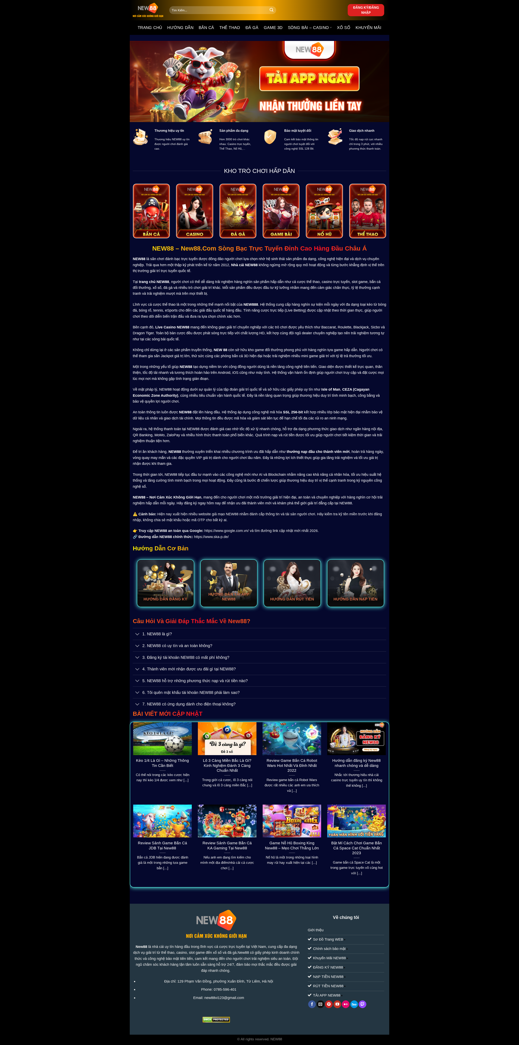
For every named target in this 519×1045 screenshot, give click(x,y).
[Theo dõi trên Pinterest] (329, 1004)
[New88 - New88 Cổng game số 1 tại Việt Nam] (148, 10)
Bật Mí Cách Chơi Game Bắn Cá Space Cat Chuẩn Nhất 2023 (356, 848)
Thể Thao (229, 27)
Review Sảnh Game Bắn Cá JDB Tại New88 (162, 845)
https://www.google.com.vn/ (226, 530)
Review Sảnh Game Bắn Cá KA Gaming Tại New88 (227, 845)
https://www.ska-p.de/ (211, 537)
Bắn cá (206, 27)
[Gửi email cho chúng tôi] (320, 1004)
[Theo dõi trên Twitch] (362, 1004)
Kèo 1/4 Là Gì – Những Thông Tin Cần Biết (162, 763)
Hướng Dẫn (180, 27)
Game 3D (273, 27)
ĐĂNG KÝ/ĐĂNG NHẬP (366, 10)
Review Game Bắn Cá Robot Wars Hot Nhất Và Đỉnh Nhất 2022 (292, 765)
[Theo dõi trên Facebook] (312, 1004)
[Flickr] (346, 1004)
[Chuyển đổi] (137, 634)
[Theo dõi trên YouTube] (337, 1004)
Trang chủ (150, 27)
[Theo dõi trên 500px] (354, 1004)
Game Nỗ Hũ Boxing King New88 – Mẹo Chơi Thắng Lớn (292, 845)
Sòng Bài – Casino (308, 27)
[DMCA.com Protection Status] (216, 1019)
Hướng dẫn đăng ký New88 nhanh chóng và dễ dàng (356, 763)
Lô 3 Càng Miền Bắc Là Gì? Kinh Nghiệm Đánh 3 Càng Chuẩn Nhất (227, 765)
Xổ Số (343, 27)
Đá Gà (252, 27)
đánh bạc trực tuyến (181, 259)
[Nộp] (272, 10)
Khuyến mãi (368, 27)
